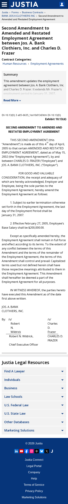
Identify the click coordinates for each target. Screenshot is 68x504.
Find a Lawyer (14, 371)
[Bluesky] (42, 451)
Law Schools (13, 396)
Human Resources (15, 64)
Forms (15, 12)
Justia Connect (34, 459)
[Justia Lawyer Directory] (52, 451)
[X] (47, 451)
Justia (5, 12)
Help (34, 478)
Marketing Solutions (19, 430)
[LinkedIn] (16, 451)
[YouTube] (21, 451)
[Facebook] (26, 451)
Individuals (12, 380)
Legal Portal (34, 466)
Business (10, 388)
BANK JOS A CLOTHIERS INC (18, 15)
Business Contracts (32, 12)
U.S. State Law (14, 413)
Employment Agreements (47, 64)
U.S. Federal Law (16, 405)
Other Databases (16, 422)
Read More (10, 100)
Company (34, 472)
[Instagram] (31, 451)
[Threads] (37, 451)
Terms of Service (34, 484)
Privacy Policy (34, 491)
